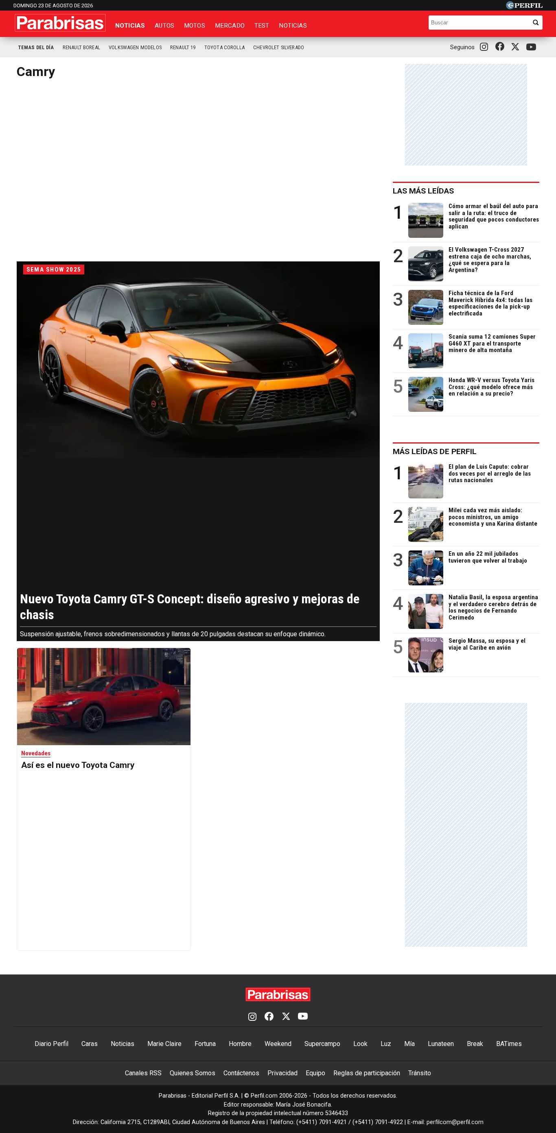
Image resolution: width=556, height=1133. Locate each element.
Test (261, 25)
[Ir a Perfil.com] (524, 7)
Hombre (240, 1044)
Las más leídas (423, 191)
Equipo (315, 1073)
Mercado (230, 25)
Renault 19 (183, 47)
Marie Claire (164, 1044)
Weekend (278, 1044)
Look (360, 1044)
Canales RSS (143, 1073)
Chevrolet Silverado (278, 47)
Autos (164, 25)
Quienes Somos (192, 1073)
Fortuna (205, 1044)
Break (475, 1044)
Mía (409, 1044)
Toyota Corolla (224, 47)
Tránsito (419, 1073)
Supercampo (322, 1044)
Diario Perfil (51, 1044)
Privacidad (282, 1073)
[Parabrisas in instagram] (486, 47)
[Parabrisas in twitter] (517, 47)
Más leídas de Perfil (435, 451)
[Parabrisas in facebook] (501, 47)
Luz (386, 1044)
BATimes (509, 1044)
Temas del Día (36, 47)
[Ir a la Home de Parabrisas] (60, 23)
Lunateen (441, 1044)
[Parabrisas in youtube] (532, 47)
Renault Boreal (81, 47)
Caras (89, 1044)
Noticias (130, 25)
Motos (194, 25)
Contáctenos (241, 1073)
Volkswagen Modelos (135, 47)
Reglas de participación (366, 1073)
